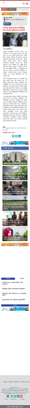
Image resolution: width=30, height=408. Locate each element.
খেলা (20, 382)
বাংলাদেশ (12, 9)
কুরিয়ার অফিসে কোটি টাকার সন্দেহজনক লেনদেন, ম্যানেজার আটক (13, 222)
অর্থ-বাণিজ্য (15, 382)
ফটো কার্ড (8, 24)
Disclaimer (22, 399)
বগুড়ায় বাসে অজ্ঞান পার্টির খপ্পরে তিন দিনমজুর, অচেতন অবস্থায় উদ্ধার (15, 192)
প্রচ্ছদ (5, 9)
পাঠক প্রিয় (22, 279)
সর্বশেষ (8, 279)
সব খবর (15, 305)
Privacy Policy (14, 399)
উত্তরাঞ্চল (10, 382)
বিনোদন (24, 382)
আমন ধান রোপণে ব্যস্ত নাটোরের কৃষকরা (13, 208)
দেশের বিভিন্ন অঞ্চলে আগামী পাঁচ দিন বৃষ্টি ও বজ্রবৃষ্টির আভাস (13, 177)
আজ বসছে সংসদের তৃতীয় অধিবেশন (14, 163)
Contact (6, 399)
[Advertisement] (15, 261)
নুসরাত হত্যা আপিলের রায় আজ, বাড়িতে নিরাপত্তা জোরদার (13, 238)
